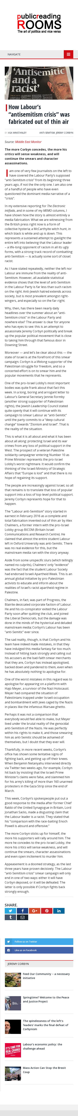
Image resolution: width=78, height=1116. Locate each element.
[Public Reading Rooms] (39, 16)
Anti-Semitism (47, 132)
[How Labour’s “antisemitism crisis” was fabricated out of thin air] (39, 84)
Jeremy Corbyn (64, 132)
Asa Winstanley (17, 132)
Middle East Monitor (28, 142)
